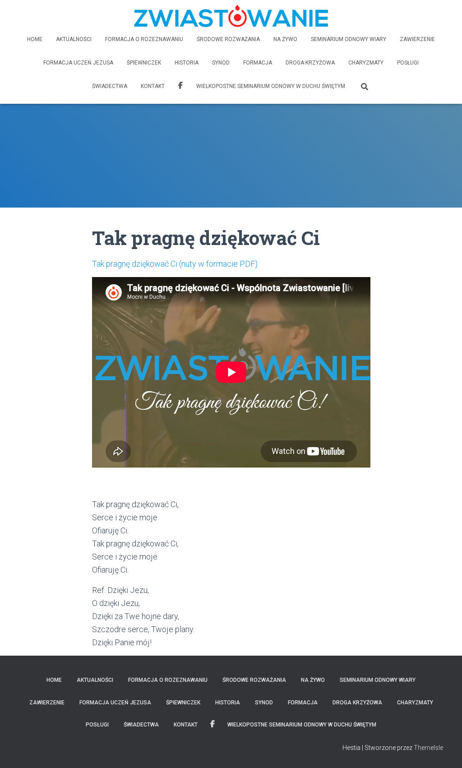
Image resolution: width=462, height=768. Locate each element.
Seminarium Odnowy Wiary (348, 39)
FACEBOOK (180, 86)
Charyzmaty (365, 63)
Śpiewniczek (144, 63)
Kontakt (153, 86)
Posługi (408, 63)
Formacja (257, 63)
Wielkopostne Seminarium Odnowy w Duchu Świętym (270, 86)
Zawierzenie (417, 39)
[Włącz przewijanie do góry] (444, 750)
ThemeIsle (428, 747)
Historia (187, 63)
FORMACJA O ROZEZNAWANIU (144, 39)
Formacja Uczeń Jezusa (78, 63)
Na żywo (285, 39)
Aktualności (74, 39)
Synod (221, 63)
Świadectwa (109, 86)
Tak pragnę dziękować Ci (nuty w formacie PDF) (175, 263)
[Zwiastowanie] (231, 16)
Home (34, 39)
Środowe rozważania (228, 39)
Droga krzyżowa (310, 63)
